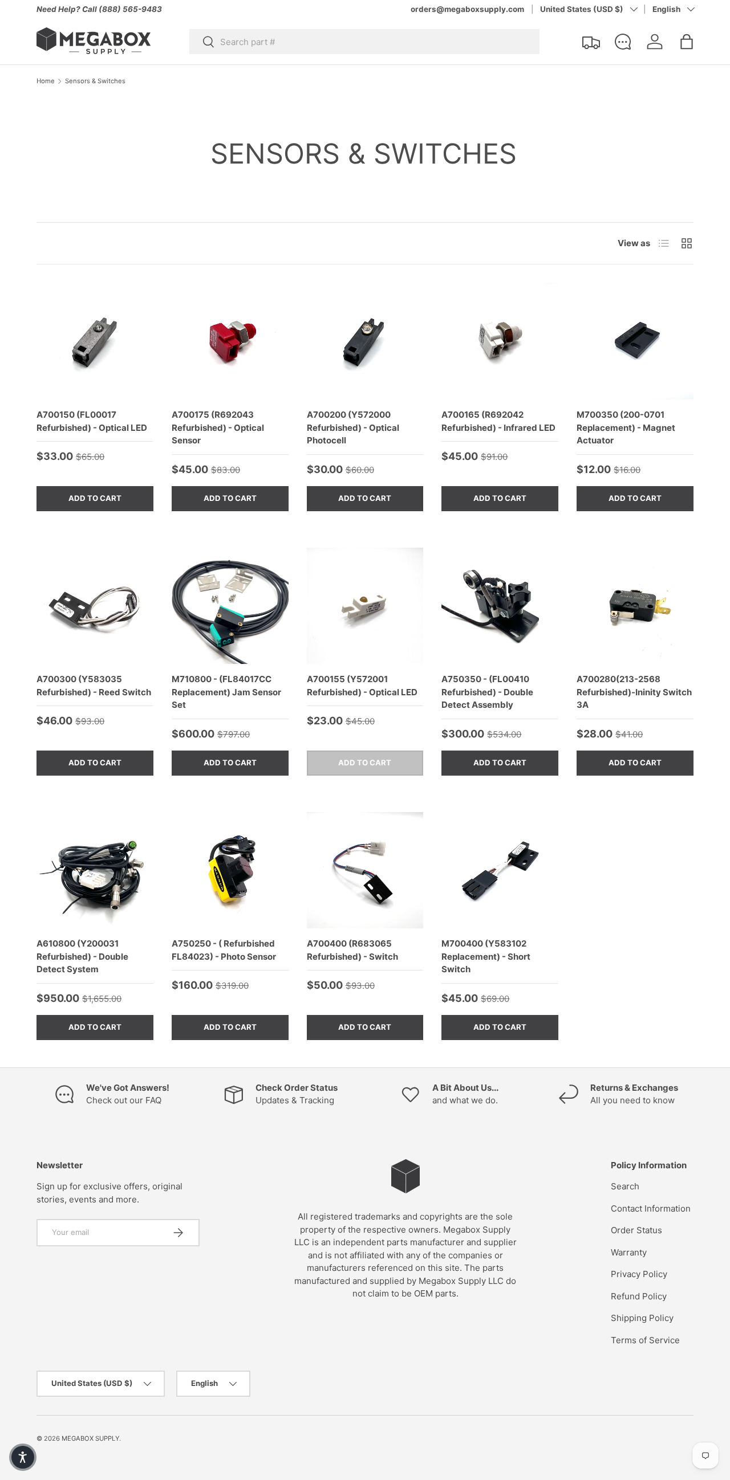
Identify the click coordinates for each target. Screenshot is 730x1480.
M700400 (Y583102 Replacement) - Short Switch (485, 956)
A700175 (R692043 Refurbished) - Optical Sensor (218, 427)
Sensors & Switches (95, 81)
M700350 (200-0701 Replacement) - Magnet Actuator (626, 427)
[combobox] (364, 41)
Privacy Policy (639, 1274)
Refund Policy (639, 1296)
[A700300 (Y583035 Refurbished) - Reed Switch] (94, 606)
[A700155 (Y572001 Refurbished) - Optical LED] (365, 606)
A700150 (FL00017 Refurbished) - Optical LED (91, 421)
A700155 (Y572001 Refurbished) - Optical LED (362, 686)
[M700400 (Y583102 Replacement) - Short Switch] (499, 870)
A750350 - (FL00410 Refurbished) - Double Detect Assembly (487, 692)
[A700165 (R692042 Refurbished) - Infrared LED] (499, 341)
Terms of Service (645, 1340)
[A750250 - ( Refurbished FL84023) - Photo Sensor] (230, 870)
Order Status (636, 1230)
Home (45, 81)
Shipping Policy (642, 1317)
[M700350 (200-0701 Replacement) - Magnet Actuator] (635, 341)
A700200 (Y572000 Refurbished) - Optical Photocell (353, 427)
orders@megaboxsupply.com (467, 9)
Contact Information (651, 1208)
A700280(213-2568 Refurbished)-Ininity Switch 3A (634, 692)
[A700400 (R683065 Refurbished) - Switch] (365, 870)
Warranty (629, 1252)
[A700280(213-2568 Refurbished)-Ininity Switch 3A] (635, 606)
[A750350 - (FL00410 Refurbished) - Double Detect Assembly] (499, 606)
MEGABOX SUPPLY (90, 1438)
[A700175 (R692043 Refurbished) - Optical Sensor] (230, 341)
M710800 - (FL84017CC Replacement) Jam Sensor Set (226, 692)
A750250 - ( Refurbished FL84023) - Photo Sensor (224, 950)
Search (625, 1186)
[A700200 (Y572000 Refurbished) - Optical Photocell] (365, 341)
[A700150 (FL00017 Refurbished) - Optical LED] (94, 341)
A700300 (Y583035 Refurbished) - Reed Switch (93, 686)
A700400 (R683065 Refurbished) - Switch (352, 950)
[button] (686, 41)
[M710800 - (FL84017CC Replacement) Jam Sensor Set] (230, 606)
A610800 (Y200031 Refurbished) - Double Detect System (82, 956)
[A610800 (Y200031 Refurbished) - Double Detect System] (94, 870)
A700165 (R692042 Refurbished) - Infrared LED (498, 421)
